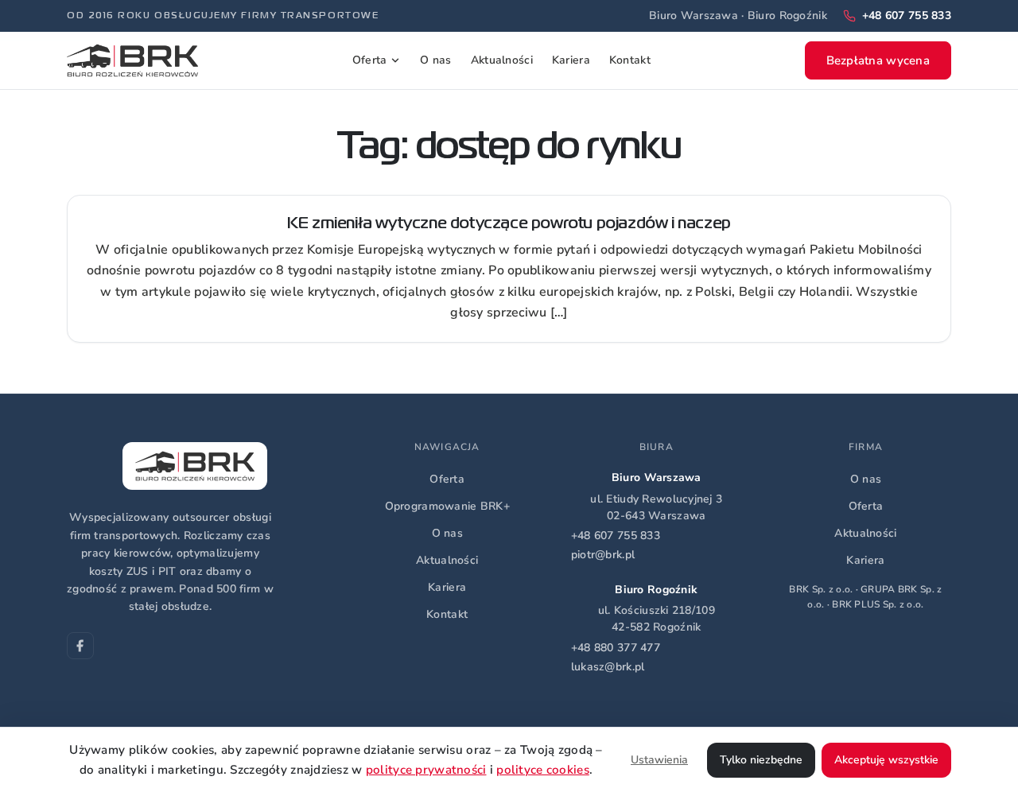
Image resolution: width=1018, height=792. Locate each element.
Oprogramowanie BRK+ (447, 506)
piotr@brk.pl (603, 554)
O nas (435, 60)
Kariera (571, 60)
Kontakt (630, 60)
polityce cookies (542, 770)
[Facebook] (80, 645)
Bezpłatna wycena (878, 60)
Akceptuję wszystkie (886, 759)
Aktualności (502, 60)
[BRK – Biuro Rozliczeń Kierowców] (132, 60)
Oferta (369, 60)
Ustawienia (659, 759)
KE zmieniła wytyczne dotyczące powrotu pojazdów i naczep (509, 224)
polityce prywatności (426, 770)
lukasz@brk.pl (608, 666)
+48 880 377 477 (615, 647)
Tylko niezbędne (761, 759)
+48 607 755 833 (615, 535)
